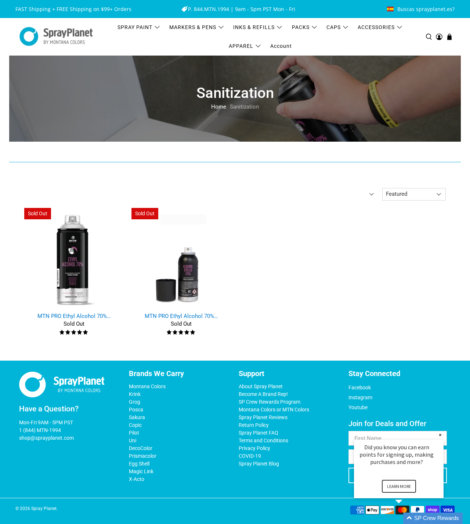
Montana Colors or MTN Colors (274, 410)
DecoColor (140, 448)
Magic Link (141, 471)
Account (281, 46)
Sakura (137, 417)
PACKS (301, 27)
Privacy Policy (254, 448)
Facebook (359, 387)
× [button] (440, 434)
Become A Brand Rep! (263, 394)
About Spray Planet (261, 386)
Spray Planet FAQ (258, 433)
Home (218, 107)
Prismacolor (142, 456)
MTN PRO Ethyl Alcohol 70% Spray (74, 316)
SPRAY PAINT (135, 27)
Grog (134, 402)
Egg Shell (139, 464)
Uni (132, 440)
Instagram (360, 397)
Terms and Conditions (263, 440)
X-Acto (136, 479)
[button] (407, 518)
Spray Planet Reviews (263, 417)
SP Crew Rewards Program (269, 402)
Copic (135, 425)
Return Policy (254, 425)
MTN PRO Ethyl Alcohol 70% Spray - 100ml (181, 316)
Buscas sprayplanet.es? (426, 9)
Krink (135, 394)
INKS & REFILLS (254, 27)
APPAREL (241, 46)
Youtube (358, 407)
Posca (136, 410)
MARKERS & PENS (192, 27)
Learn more (399, 486)
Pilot (134, 433)
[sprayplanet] (56, 36)
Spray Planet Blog (259, 464)
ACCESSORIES (376, 27)
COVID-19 (250, 456)
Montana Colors (147, 386)
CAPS (333, 27)
